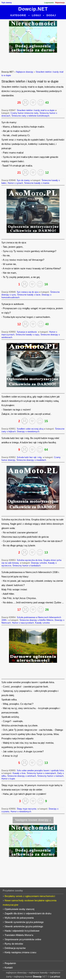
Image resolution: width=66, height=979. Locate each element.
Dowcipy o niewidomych (28, 431)
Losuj (36, 15)
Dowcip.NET (33, 9)
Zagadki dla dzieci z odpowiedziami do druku (28, 913)
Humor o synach (15, 183)
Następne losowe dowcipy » (33, 820)
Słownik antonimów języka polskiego (24, 926)
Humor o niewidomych (21, 811)
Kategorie (18, 15)
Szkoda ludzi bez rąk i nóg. (29, 457)
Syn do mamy (23, 180)
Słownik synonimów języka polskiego (24, 922)
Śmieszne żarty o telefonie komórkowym (30, 116)
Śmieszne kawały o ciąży (27, 334)
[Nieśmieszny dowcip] (25, 102)
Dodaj (51, 15)
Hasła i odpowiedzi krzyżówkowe (22, 930)
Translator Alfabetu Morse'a (19, 935)
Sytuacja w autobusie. (27, 332)
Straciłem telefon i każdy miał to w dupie (35, 110)
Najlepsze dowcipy (24, 72)
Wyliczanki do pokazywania (19, 917)
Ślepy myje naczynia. (27, 809)
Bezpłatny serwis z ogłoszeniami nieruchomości (30, 896)
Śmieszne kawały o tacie (28, 294)
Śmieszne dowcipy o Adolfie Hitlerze (36, 620)
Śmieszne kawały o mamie (36, 183)
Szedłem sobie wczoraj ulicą (30, 429)
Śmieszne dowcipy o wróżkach (21, 776)
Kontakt (9, 967)
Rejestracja (60, 3)
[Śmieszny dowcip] (40, 102)
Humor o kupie (8, 778)
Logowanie (49, 3)
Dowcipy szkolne (39, 563)
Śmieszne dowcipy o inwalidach (31, 460)
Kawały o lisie (19, 773)
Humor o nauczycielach (23, 623)
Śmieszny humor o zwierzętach (41, 773)
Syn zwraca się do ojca (27, 292)
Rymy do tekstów (14, 943)
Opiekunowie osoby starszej (19, 909)
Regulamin (10, 963)
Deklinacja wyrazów (15, 948)
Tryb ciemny (6, 3)
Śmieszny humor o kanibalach (26, 565)
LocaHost (55, 976)
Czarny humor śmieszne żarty (24, 113)
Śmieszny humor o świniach (50, 776)
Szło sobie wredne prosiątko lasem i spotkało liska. (40, 770)
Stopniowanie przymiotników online (23, 939)
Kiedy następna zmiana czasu (20, 952)
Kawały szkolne (42, 623)
